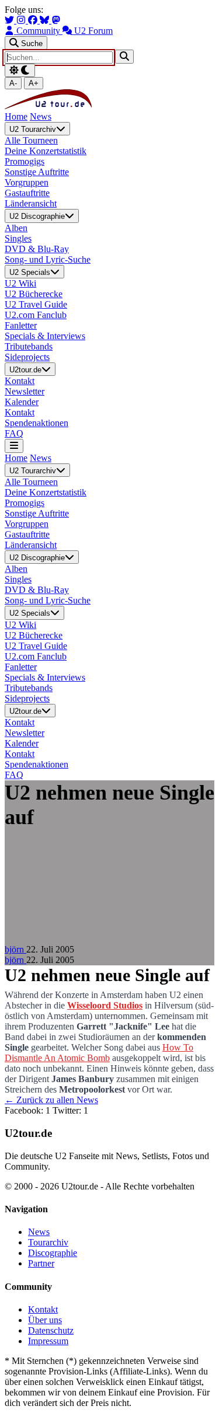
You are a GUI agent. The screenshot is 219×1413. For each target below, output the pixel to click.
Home (16, 116)
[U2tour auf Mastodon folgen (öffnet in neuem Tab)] (56, 20)
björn (15, 949)
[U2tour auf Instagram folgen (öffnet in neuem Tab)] (22, 20)
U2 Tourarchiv (32, 129)
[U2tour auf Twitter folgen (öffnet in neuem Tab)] (10, 20)
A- (13, 83)
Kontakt (43, 1309)
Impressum (48, 1341)
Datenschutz (51, 1330)
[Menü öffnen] (14, 445)
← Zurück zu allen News (51, 1100)
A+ (34, 83)
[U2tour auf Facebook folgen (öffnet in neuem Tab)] (34, 20)
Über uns (45, 1320)
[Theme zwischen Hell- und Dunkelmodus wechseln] (20, 70)
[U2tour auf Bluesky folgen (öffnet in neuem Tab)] (45, 20)
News (40, 116)
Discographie (52, 1253)
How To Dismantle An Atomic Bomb (99, 1052)
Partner (41, 1263)
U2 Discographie (37, 216)
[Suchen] (124, 56)
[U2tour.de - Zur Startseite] (48, 106)
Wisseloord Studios (104, 1005)
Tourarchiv (48, 1242)
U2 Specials (29, 272)
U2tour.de (25, 369)
